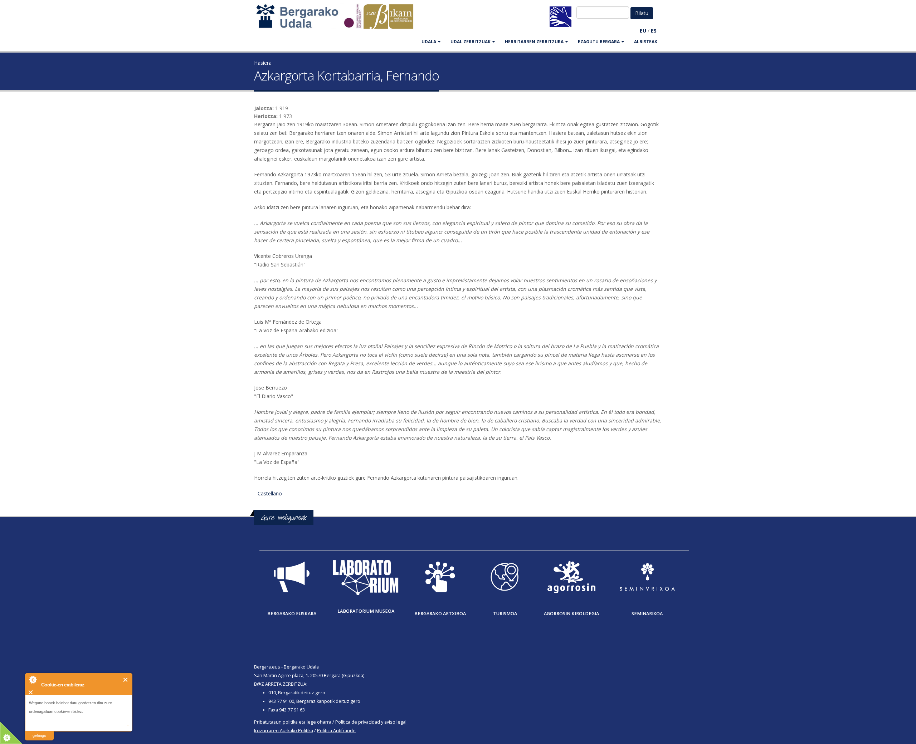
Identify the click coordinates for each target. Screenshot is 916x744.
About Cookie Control (32, 680)
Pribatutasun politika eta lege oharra (292, 722)
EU (643, 30)
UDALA (429, 42)
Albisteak (645, 42)
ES (654, 30)
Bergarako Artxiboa (440, 614)
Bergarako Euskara (291, 614)
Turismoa (505, 614)
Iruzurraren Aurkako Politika (283, 731)
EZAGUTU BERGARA (599, 42)
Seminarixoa (647, 614)
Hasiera (263, 62)
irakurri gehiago (39, 731)
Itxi (125, 679)
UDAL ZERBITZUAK (470, 42)
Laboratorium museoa (365, 611)
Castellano (270, 493)
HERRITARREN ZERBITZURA (534, 42)
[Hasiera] (338, 19)
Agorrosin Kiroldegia (571, 614)
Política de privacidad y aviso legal (370, 722)
